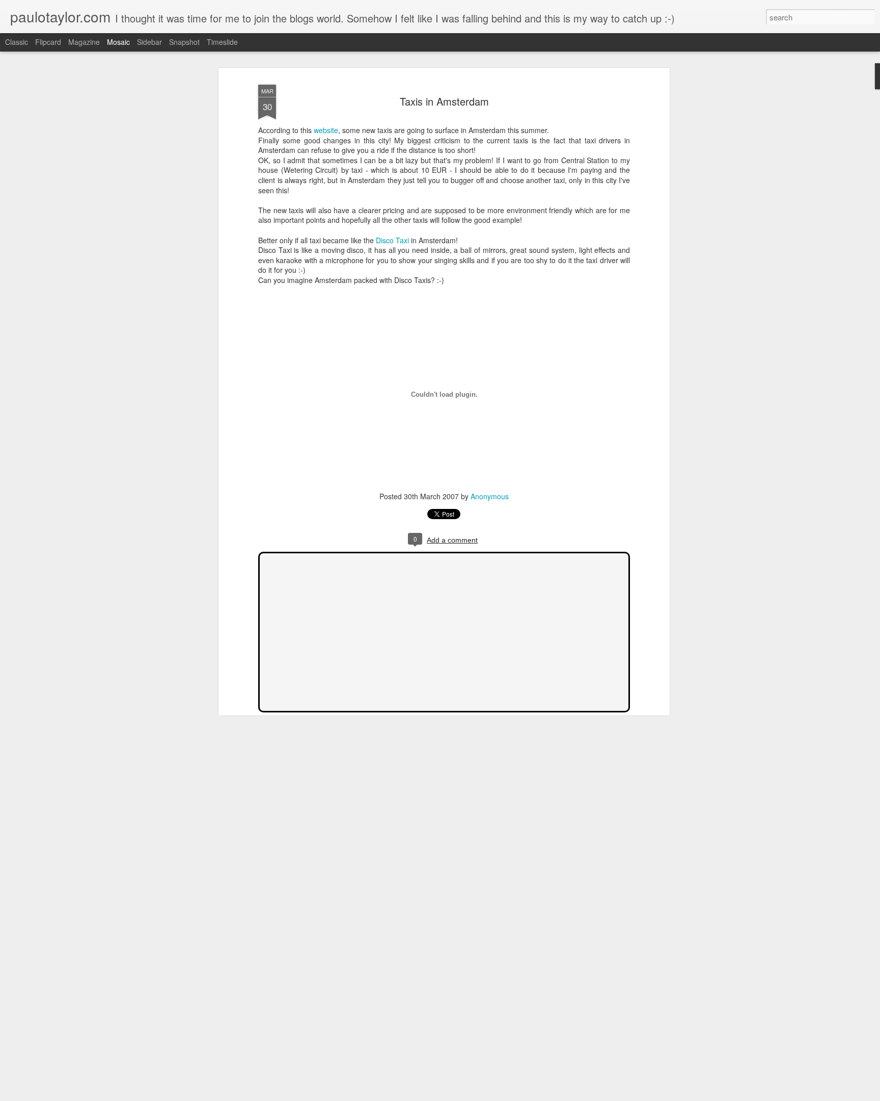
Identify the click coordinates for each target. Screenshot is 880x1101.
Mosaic (118, 42)
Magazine (84, 42)
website (326, 130)
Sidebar (149, 42)
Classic (16, 42)
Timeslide (222, 42)
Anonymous (490, 496)
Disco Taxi (392, 240)
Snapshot (184, 42)
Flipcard (48, 42)
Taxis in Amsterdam (444, 101)
